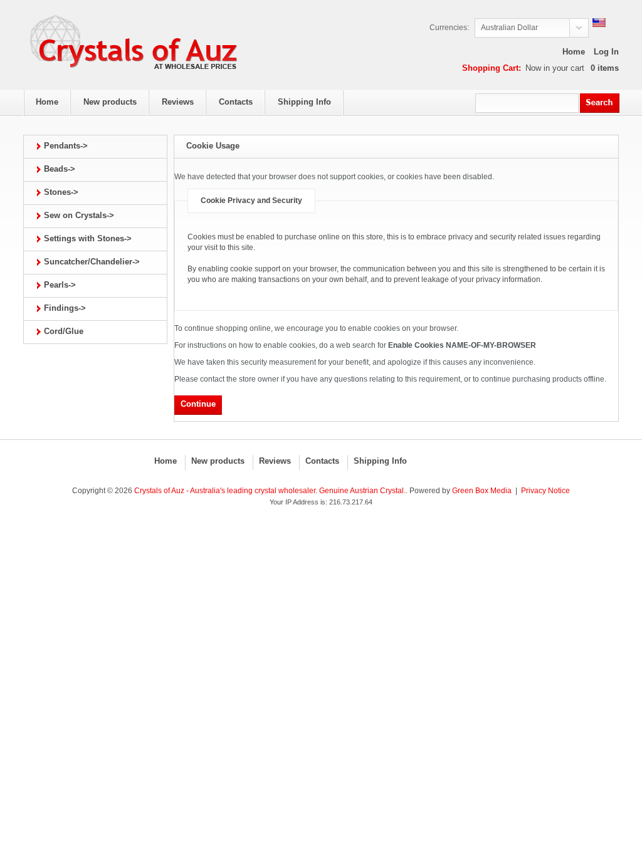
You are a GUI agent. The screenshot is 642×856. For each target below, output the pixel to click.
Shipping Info (380, 461)
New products (218, 461)
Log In (606, 51)
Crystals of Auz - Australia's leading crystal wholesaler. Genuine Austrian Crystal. (270, 490)
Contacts (322, 461)
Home (573, 51)
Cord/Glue (63, 331)
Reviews (275, 461)
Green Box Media (482, 490)
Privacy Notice (545, 490)
